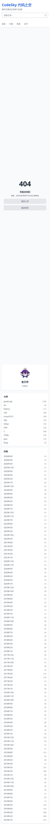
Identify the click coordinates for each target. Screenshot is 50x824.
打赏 (11, 24)
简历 (18, 24)
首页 (4, 24)
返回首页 (25, 208)
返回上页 (25, 201)
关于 (26, 24)
